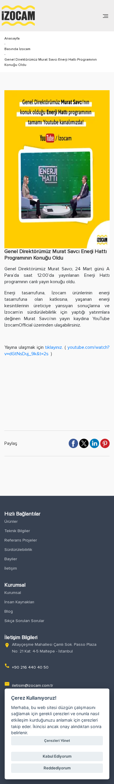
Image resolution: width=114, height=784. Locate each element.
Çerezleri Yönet (57, 741)
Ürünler (11, 521)
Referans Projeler (20, 540)
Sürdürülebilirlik (18, 549)
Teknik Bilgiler (17, 530)
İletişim (10, 568)
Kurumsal (12, 592)
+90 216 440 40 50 (30, 667)
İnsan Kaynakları (19, 601)
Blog (8, 611)
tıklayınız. (53, 347)
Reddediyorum (57, 768)
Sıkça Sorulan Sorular (24, 620)
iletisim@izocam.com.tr (32, 685)
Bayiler (10, 558)
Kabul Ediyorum (57, 756)
